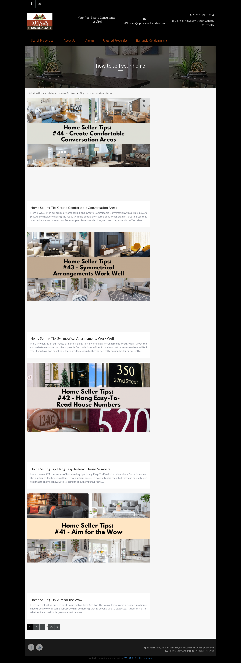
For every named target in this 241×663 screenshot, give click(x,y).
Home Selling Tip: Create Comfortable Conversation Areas (73, 207)
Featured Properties (115, 40)
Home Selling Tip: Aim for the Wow (56, 600)
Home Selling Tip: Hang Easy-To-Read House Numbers (70, 469)
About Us (70, 40)
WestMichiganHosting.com (138, 658)
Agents (89, 40)
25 (51, 626)
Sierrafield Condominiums (152, 40)
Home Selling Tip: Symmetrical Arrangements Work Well (72, 338)
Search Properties (42, 40)
